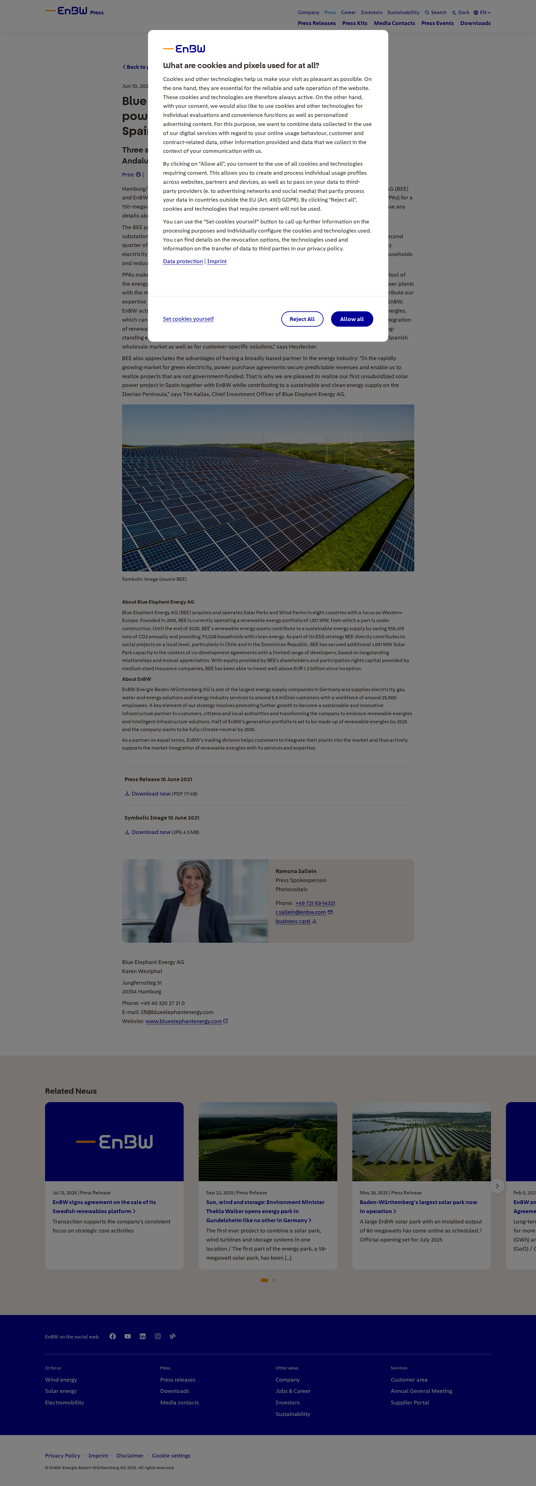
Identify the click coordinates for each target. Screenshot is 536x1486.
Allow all (352, 319)
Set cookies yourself (188, 319)
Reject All (302, 319)
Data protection (183, 261)
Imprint (217, 261)
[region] (268, 743)
